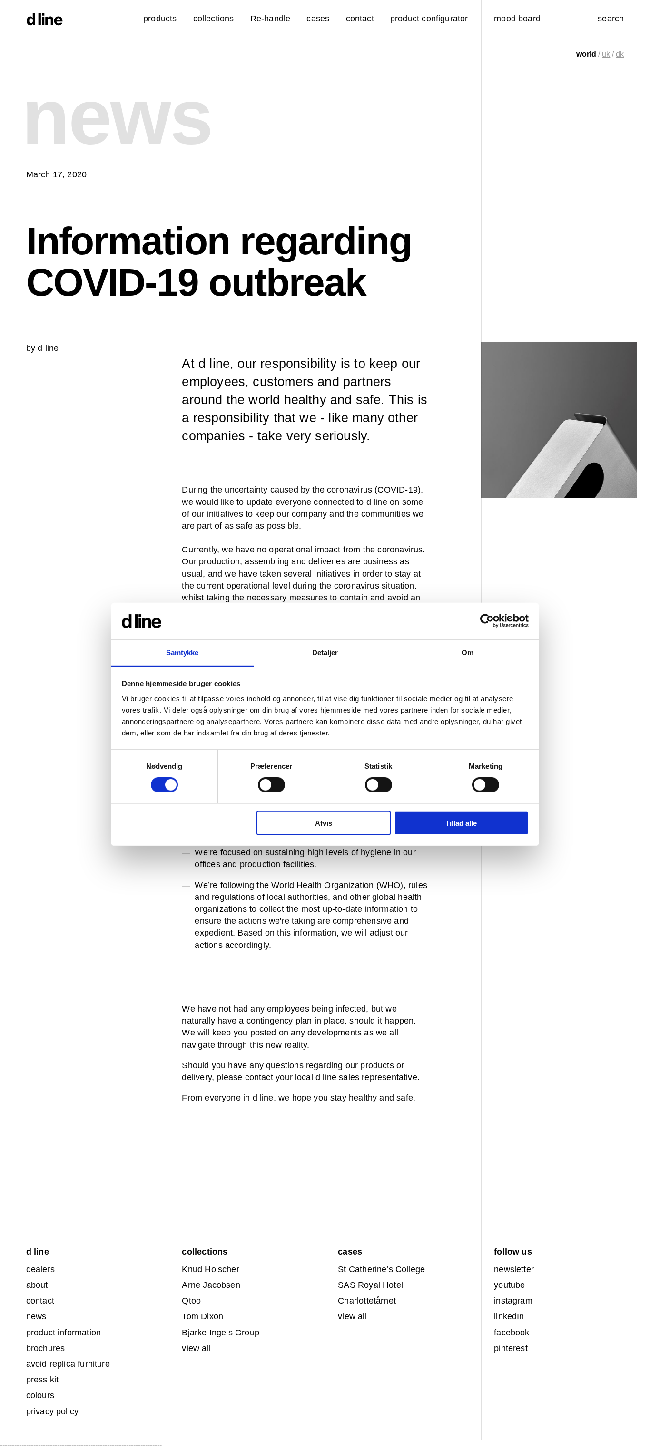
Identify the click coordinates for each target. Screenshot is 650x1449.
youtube (509, 1285)
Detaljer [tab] (325, 652)
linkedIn (509, 1316)
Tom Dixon (202, 1316)
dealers (40, 1269)
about (37, 1285)
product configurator (429, 18)
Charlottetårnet (367, 1300)
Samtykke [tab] (182, 652)
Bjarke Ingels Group (220, 1332)
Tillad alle (461, 823)
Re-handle (270, 18)
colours (40, 1395)
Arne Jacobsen (211, 1285)
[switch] (271, 784)
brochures (45, 1348)
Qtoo (191, 1300)
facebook (511, 1332)
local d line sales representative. (357, 1077)
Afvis (323, 823)
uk (606, 54)
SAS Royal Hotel (370, 1285)
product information (63, 1332)
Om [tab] (467, 652)
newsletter (514, 1269)
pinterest (511, 1348)
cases (317, 18)
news (36, 1316)
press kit (42, 1379)
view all (196, 1348)
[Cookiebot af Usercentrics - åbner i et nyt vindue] (487, 621)
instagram (513, 1300)
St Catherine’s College (381, 1269)
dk (620, 54)
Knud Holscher (210, 1269)
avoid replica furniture (68, 1364)
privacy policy (52, 1411)
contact (40, 1300)
